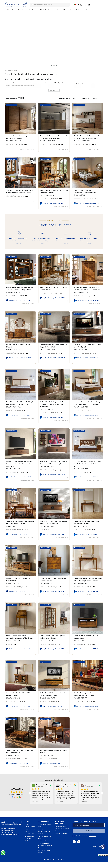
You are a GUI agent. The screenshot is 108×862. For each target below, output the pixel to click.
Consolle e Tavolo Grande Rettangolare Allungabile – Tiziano (88, 522)
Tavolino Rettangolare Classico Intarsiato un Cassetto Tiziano (85, 694)
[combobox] (51, 5)
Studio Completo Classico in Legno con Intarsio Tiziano (53, 288)
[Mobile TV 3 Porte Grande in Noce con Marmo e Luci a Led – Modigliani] (54, 443)
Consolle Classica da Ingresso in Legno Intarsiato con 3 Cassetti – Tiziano (88, 579)
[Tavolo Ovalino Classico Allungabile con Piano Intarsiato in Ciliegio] (20, 503)
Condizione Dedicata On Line (27, 149)
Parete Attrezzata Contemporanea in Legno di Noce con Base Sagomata (87, 137)
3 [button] (56, 65)
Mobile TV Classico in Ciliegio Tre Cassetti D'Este (18, 579)
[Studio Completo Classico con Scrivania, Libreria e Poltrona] (54, 172)
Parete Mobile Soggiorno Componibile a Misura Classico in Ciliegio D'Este (19, 288)
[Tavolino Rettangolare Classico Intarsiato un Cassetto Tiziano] (87, 675)
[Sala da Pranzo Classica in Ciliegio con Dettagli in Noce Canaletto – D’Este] (20, 172)
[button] (76, 4)
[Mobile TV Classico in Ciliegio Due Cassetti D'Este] (87, 618)
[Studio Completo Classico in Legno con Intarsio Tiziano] (54, 269)
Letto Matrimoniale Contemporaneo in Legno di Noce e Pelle (53, 346)
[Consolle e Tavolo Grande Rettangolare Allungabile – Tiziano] (87, 503)
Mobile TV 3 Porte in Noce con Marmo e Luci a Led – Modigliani (53, 522)
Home (6, 70)
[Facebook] (74, 841)
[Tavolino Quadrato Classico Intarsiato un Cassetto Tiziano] (20, 732)
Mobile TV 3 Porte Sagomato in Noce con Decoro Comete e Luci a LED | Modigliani (19, 463)
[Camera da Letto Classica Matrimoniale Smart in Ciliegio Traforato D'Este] (87, 172)
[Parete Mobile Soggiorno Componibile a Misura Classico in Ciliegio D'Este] (20, 269)
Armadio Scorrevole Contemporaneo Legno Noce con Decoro (19, 137)
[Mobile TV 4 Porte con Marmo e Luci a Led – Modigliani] (87, 327)
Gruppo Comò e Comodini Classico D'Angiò (18, 346)
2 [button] (54, 65)
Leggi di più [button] (35, 801)
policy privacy (92, 836)
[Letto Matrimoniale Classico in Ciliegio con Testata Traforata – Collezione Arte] (87, 443)
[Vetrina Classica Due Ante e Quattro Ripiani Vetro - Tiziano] (54, 618)
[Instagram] (78, 841)
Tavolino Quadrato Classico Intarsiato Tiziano (53, 751)
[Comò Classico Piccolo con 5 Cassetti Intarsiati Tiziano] (54, 560)
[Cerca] (50, 5)
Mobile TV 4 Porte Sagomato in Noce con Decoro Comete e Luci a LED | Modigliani (53, 404)
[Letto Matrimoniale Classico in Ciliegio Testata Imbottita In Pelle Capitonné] (87, 384)
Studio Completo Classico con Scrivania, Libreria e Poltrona (54, 191)
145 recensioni (19, 794)
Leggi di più (54, 90)
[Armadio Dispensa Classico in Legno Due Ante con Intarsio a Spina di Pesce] (87, 269)
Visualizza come (11, 98)
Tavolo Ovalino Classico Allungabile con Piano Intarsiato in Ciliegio (20, 522)
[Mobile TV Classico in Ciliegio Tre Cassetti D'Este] (20, 560)
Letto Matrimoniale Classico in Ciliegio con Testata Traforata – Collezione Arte (87, 463)
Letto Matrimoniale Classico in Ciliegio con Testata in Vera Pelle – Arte (19, 403)
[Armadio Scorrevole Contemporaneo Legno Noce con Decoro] (20, 118)
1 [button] (51, 65)
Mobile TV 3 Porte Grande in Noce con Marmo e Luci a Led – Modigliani (53, 462)
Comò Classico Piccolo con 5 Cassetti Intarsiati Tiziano (53, 579)
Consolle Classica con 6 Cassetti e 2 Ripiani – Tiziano (18, 694)
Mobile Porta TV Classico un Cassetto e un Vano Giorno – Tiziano (54, 694)
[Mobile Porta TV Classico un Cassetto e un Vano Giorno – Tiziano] (54, 675)
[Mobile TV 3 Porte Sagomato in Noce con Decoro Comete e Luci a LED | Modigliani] (20, 443)
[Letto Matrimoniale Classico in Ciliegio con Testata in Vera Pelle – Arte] (20, 384)
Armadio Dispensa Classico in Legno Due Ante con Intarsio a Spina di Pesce (87, 288)
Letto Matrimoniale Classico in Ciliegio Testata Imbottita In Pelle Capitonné (87, 403)
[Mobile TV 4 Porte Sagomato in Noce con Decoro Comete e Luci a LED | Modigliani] (54, 384)
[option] (54, 40)
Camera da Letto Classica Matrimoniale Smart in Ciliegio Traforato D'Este (85, 192)
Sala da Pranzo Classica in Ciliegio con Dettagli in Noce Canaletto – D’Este (20, 191)
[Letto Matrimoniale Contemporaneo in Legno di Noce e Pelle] (54, 327)
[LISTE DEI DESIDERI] (85, 5)
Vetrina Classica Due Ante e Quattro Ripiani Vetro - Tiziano (52, 637)
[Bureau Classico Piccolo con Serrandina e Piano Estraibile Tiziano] (20, 618)
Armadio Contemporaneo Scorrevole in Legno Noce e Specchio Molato (54, 137)
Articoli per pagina (63, 98)
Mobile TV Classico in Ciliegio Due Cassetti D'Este (86, 637)
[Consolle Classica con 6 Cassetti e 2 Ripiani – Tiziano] (20, 675)
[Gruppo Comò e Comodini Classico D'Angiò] (20, 327)
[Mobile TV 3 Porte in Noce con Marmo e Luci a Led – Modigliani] (54, 503)
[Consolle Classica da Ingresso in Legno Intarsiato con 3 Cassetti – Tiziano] (87, 560)
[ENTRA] (81, 5)
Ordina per (86, 98)
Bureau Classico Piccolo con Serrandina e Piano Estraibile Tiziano (19, 637)
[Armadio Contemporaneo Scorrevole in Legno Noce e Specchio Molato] (54, 118)
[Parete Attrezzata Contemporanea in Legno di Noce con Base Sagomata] (87, 118)
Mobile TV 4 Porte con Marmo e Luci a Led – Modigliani (87, 346)
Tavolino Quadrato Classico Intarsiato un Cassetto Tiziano (19, 751)
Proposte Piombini (13, 70)
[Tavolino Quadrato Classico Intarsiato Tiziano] (54, 732)
